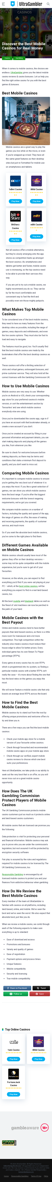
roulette (16, 601)
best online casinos (28, 586)
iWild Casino (37, 189)
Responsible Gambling (12, 874)
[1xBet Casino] (15, 185)
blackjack (29, 601)
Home (6, 1176)
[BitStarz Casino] (15, 221)
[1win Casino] (13, 1046)
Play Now (15, 201)
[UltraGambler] (26, 4)
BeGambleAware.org (26, 1172)
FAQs (46, 1176)
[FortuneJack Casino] (13, 1078)
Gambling (19, 58)
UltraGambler (17, 72)
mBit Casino (37, 224)
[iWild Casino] (36, 185)
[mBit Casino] (36, 221)
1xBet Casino (15, 189)
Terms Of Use (36, 1176)
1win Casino (14, 1050)
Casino (7, 58)
